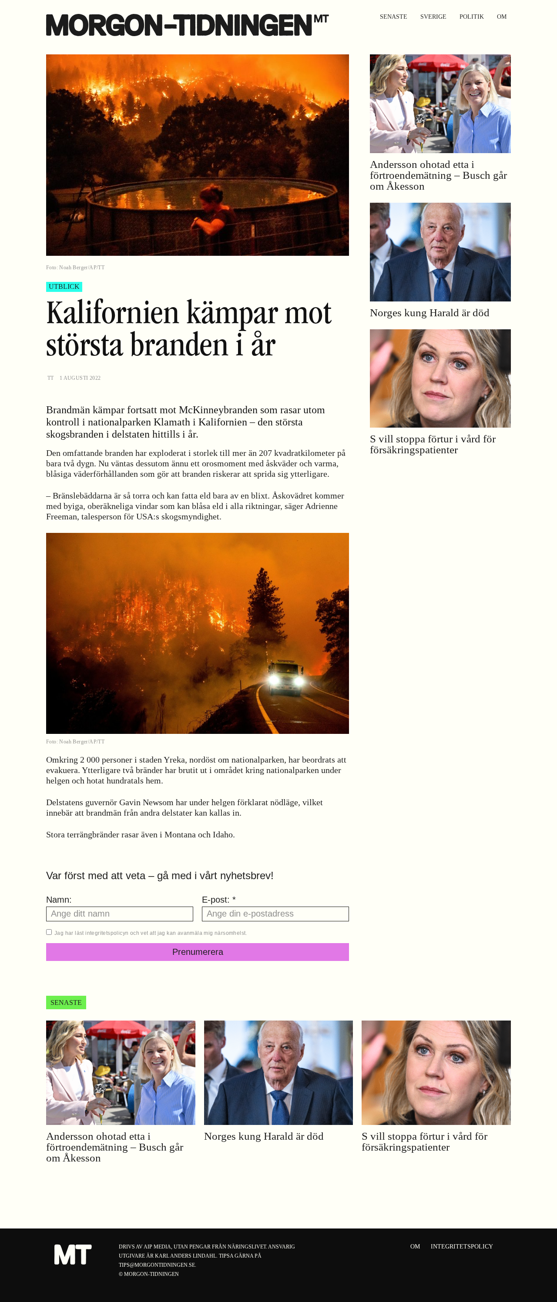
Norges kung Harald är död (430, 312)
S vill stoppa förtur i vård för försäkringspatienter (433, 444)
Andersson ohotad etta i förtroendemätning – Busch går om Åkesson (438, 175)
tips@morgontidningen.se (157, 1265)
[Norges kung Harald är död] (440, 252)
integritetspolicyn (106, 933)
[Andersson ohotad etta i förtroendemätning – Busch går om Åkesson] (440, 103)
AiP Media (157, 1247)
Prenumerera (197, 952)
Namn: (59, 899)
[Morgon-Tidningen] (189, 25)
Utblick (64, 286)
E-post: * (219, 899)
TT (50, 378)
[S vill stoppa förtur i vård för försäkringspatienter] (440, 378)
